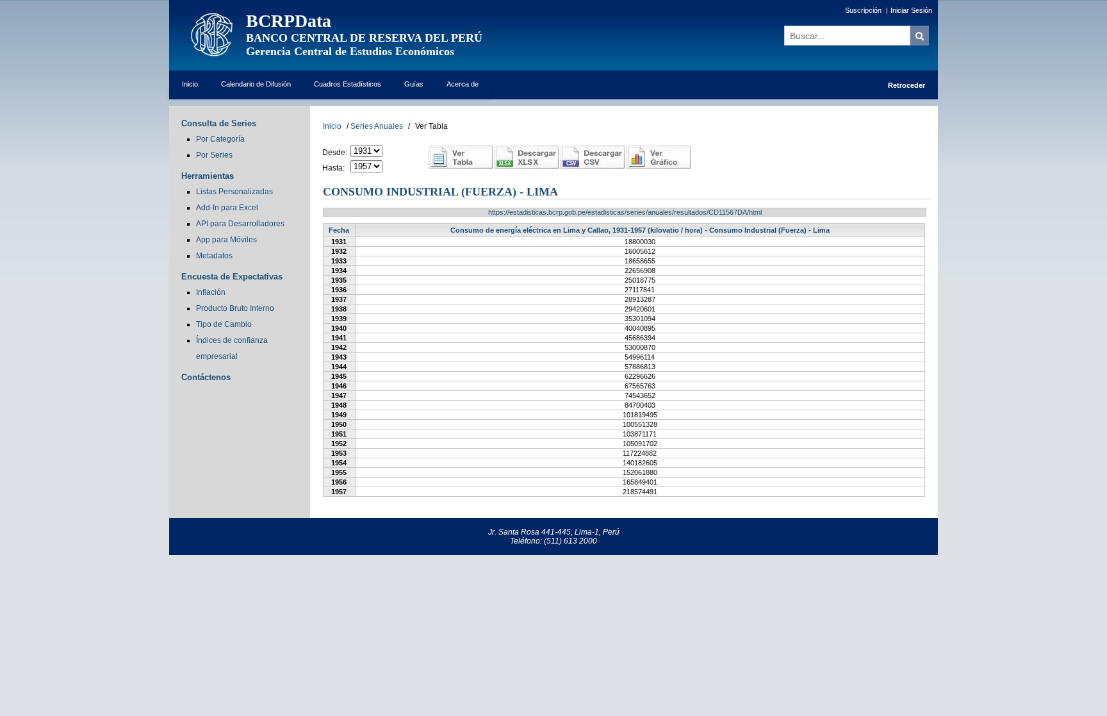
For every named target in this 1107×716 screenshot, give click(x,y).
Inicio (190, 84)
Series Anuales (376, 126)
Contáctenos (206, 377)
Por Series (214, 155)
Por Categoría (220, 139)
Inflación (211, 292)
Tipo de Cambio (224, 324)
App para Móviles (226, 239)
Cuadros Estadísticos (347, 84)
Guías (413, 84)
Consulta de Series (218, 123)
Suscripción (863, 10)
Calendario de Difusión (256, 84)
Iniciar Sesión (911, 10)
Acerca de (463, 84)
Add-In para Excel (227, 207)
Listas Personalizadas (234, 191)
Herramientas (207, 176)
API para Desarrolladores (240, 223)
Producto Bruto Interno (235, 308)
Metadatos (214, 255)
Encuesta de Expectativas (232, 276)
